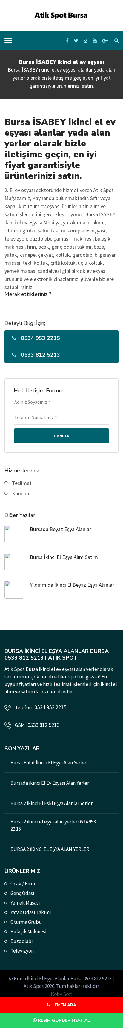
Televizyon (22, 950)
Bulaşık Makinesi (28, 931)
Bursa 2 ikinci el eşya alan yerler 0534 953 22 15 (53, 825)
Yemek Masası (25, 903)
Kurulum (21, 493)
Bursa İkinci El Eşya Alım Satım (64, 557)
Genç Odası (22, 893)
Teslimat (22, 483)
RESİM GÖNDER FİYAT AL (63, 1020)
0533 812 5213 (40, 355)
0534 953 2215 (40, 338)
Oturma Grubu (26, 922)
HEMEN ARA (63, 1005)
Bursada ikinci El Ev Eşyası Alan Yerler (49, 783)
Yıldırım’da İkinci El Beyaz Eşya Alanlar (72, 584)
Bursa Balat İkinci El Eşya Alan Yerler (48, 762)
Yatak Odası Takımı (30, 912)
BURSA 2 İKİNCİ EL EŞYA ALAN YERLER (49, 849)
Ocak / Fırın (22, 883)
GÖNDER (61, 436)
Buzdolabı (21, 941)
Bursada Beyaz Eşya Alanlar (60, 529)
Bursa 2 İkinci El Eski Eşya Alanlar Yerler (51, 803)
